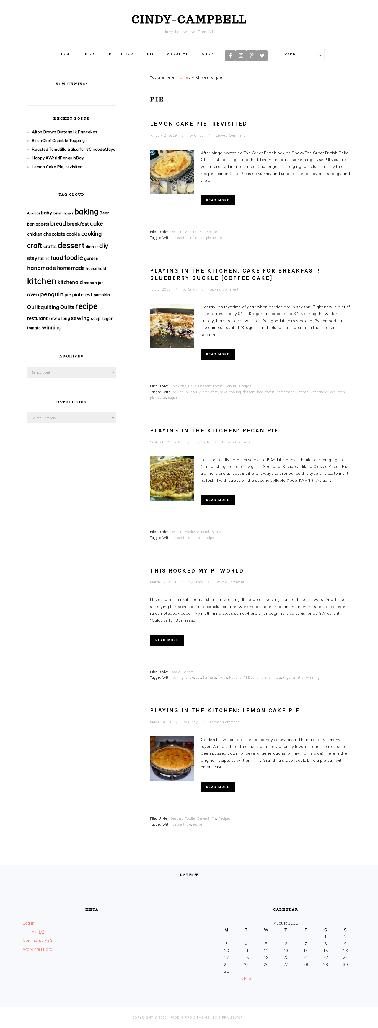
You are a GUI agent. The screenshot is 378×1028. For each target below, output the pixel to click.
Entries (34, 931)
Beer (104, 212)
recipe (161, 397)
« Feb (246, 978)
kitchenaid (318, 392)
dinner (92, 246)
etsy (32, 258)
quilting (50, 307)
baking (178, 392)
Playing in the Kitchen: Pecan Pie (214, 430)
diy (103, 245)
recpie (217, 238)
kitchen (302, 392)
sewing (80, 317)
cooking (235, 392)
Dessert (176, 232)
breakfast (210, 392)
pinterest (82, 294)
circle (190, 677)
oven (341, 392)
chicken (35, 234)
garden (91, 258)
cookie (73, 234)
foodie (270, 392)
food (260, 392)
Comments (38, 940)
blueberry (193, 392)
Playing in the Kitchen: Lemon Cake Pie (225, 710)
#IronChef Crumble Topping (58, 140)
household (96, 268)
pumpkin (102, 294)
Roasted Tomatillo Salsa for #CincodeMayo (73, 149)
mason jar (93, 282)
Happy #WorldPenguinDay (58, 157)
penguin (52, 294)
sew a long (59, 318)
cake (223, 392)
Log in (29, 923)
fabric (44, 258)
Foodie (218, 386)
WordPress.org (38, 949)
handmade (41, 268)
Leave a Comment (230, 135)
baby (46, 212)
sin (271, 677)
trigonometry (293, 677)
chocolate (54, 234)
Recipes (212, 232)
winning (313, 677)
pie (208, 238)
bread (58, 223)
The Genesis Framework (221, 1017)
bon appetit (38, 224)
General (191, 232)
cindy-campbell (189, 19)
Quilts (67, 307)
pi (258, 677)
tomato (34, 327)
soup (95, 318)
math (222, 677)
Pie (202, 232)
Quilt (33, 307)
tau (278, 677)
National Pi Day (242, 677)
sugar (172, 397)
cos (198, 677)
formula (209, 677)
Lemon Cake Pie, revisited (198, 124)
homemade (195, 238)
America (33, 213)
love (332, 392)
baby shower (63, 213)
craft (35, 245)
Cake (192, 386)
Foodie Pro (181, 1017)
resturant (37, 318)
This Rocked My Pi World (197, 570)
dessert (179, 238)
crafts (50, 246)
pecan (191, 538)
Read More (217, 200)
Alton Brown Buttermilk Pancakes (64, 131)
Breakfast (178, 386)
